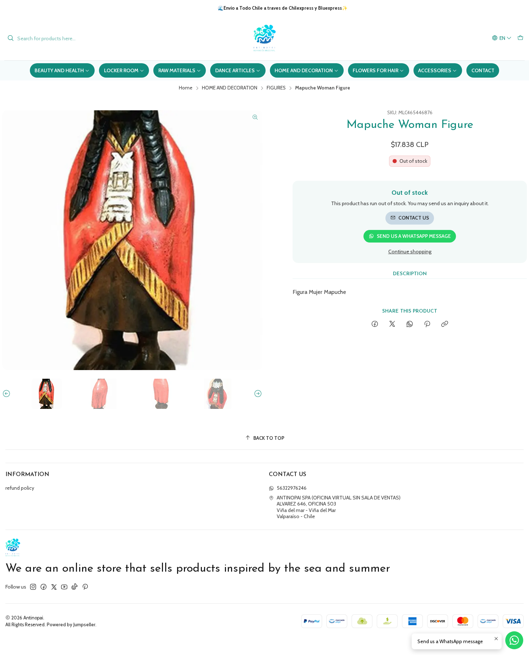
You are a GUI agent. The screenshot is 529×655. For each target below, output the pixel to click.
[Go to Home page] (264, 38)
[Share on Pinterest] (427, 324)
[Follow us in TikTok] (74, 586)
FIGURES (276, 88)
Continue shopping (409, 251)
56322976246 (292, 488)
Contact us (413, 218)
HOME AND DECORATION (229, 88)
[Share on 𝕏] (392, 324)
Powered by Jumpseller (71, 624)
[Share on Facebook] (375, 324)
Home (186, 88)
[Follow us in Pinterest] (85, 586)
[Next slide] (257, 394)
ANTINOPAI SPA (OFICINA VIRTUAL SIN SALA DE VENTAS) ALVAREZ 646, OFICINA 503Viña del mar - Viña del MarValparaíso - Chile (339, 507)
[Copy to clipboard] (445, 324)
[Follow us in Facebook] (43, 586)
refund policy (19, 488)
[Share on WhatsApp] (410, 324)
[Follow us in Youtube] (64, 586)
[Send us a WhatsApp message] (514, 640)
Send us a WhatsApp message (414, 236)
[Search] (10, 38)
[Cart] (520, 38)
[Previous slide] (7, 394)
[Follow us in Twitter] (54, 586)
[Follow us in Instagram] (33, 586)
